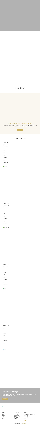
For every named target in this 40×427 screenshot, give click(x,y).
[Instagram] (24, 420)
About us (3, 417)
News (3, 418)
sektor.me (24, 423)
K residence (16, 414)
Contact (3, 419)
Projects (3, 415)
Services (3, 416)
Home (3, 414)
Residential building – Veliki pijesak (17, 417)
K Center (15, 418)
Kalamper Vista (16, 415)
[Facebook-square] (25, 420)
